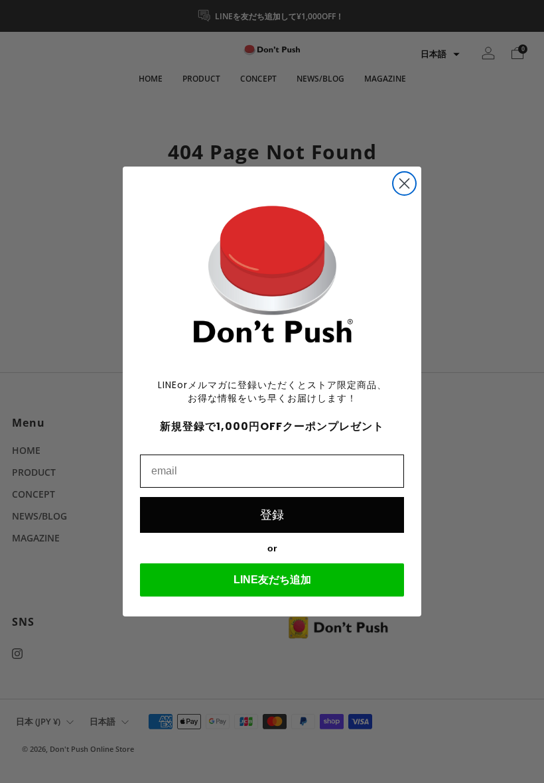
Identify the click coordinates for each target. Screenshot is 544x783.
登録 (272, 515)
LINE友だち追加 (272, 579)
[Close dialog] (404, 183)
